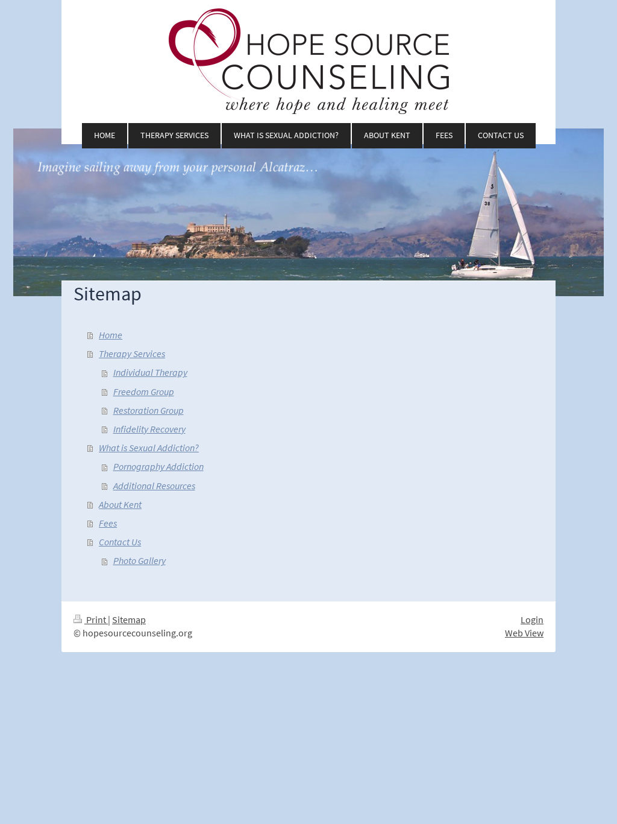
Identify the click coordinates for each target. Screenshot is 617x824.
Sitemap (129, 620)
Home (110, 335)
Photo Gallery (139, 560)
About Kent (120, 504)
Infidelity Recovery (149, 429)
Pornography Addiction (158, 466)
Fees (108, 523)
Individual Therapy (150, 372)
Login (532, 620)
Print (96, 620)
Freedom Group (143, 392)
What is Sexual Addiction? (149, 448)
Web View (524, 633)
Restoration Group (148, 410)
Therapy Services (132, 354)
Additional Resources (154, 486)
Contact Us (120, 542)
